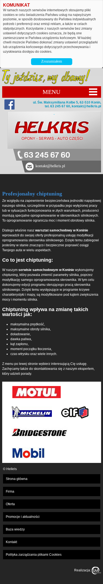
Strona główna (16, 479)
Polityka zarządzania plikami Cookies (34, 555)
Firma (10, 491)
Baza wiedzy (15, 529)
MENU (51, 91)
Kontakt (11, 542)
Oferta (10, 504)
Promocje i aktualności (23, 517)
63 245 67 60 (47, 155)
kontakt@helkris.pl (86, 106)
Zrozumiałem (51, 61)
